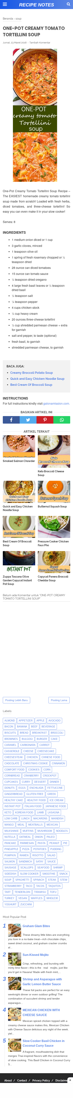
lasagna (53, 812)
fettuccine (55, 787)
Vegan (22, 898)
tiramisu (40, 892)
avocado (54, 720)
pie (65, 843)
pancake (10, 843)
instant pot (12, 806)
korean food (24, 812)
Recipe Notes (36, 4)
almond (9, 720)
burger (42, 739)
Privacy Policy (41, 1080)
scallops (26, 867)
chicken (32, 757)
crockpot (50, 775)
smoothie (48, 873)
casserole (11, 751)
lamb (40, 812)
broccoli (57, 732)
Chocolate (11, 763)
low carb (10, 818)
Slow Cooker (29, 873)
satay (39, 861)
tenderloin (22, 892)
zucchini (26, 904)
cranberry (31, 775)
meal (21, 824)
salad (51, 855)
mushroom (44, 831)
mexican (52, 824)
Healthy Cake (13, 800)
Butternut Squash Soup (52, 506)
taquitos (54, 886)
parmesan (27, 843)
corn (46, 769)
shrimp (58, 867)
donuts (9, 787)
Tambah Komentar (39, 42)
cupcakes (11, 781)
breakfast (39, 732)
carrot (44, 745)
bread (24, 732)
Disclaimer (62, 1080)
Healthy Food (36, 800)
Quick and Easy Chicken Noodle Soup (37, 379)
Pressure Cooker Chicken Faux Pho (53, 543)
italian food (33, 806)
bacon (8, 726)
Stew (63, 879)
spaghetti (22, 879)
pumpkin (10, 855)
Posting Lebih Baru (16, 700)
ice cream (56, 800)
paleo (51, 837)
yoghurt (10, 904)
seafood (43, 867)
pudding (55, 849)
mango (9, 824)
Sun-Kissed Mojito (36, 954)
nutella (9, 837)
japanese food (55, 806)
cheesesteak (13, 757)
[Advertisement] (36, 1090)
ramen (24, 855)
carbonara (28, 745)
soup (7, 879)
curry (26, 781)
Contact (22, 1080)
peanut (54, 843)
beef (34, 726)
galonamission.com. (56, 403)
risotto (37, 855)
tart (7, 892)
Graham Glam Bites (36, 926)
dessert (40, 781)
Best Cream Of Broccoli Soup (31, 385)
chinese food (51, 757)
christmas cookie (35, 763)
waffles (36, 898)
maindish (57, 818)
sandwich (25, 861)
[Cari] (68, 4)
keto (7, 812)
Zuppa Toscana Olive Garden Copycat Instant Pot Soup (17, 580)
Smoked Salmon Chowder (19, 461)
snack (63, 873)
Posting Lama (59, 700)
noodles (62, 831)
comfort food (14, 769)
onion (39, 837)
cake (54, 739)
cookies (33, 769)
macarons (40, 818)
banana (22, 726)
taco (29, 886)
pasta (41, 843)
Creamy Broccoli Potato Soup (31, 373)
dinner (54, 781)
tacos (40, 886)
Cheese (28, 751)
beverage (48, 726)
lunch (25, 818)
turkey (9, 898)
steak (52, 879)
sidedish (10, 873)
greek (51, 794)
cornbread (12, 775)
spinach (38, 879)
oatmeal (25, 837)
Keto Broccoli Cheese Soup (51, 473)
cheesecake (45, 751)
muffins (28, 831)
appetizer (26, 720)
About (8, 1080)
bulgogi (27, 739)
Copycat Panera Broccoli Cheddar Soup (53, 578)
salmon (9, 861)
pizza (25, 849)
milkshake (11, 831)
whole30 (52, 898)
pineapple (11, 849)
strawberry (13, 886)
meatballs (35, 824)
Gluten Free (34, 794)
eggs (22, 787)
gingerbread (13, 794)
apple (40, 720)
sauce (51, 861)
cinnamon (58, 763)
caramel (10, 745)
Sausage (10, 867)
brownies (11, 739)
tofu (53, 892)
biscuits (10, 732)
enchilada (36, 787)
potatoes (39, 849)
